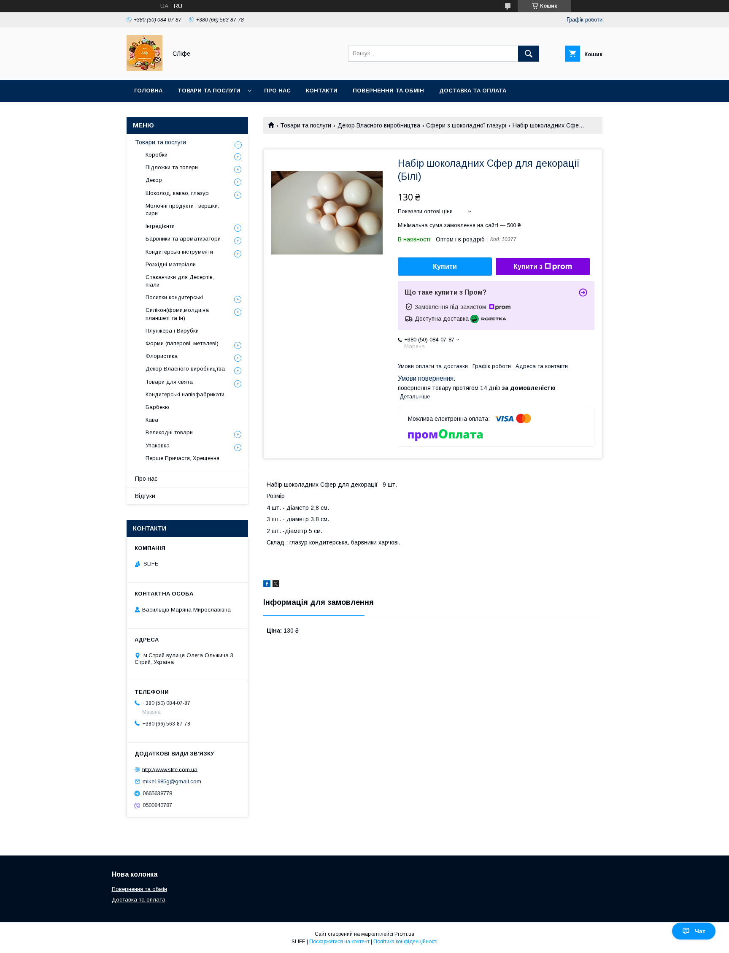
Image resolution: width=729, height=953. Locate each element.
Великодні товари (169, 432)
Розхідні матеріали (171, 264)
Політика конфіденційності (405, 942)
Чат (700, 931)
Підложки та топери (172, 167)
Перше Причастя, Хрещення (182, 458)
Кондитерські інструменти (179, 252)
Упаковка (158, 445)
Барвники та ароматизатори (183, 239)
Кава (152, 420)
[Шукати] (528, 54)
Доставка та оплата (472, 90)
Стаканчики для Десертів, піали (180, 281)
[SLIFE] (144, 68)
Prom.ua (404, 934)
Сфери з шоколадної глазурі (466, 125)
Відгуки (145, 496)
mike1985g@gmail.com (172, 781)
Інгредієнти (160, 226)
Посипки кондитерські (174, 297)
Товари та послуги (209, 90)
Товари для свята (169, 382)
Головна (148, 90)
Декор (154, 180)
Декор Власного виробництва (379, 125)
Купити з (528, 266)
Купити (445, 266)
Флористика (162, 356)
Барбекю (157, 407)
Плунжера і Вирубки (172, 331)
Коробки (156, 155)
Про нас (277, 90)
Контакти (322, 90)
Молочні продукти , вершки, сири (182, 210)
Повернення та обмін (388, 90)
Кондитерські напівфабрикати (185, 394)
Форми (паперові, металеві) (182, 343)
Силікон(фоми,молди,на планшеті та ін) (177, 314)
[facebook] (266, 585)
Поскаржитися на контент (339, 942)
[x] (276, 585)
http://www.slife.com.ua (169, 769)
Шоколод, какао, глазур (177, 193)
